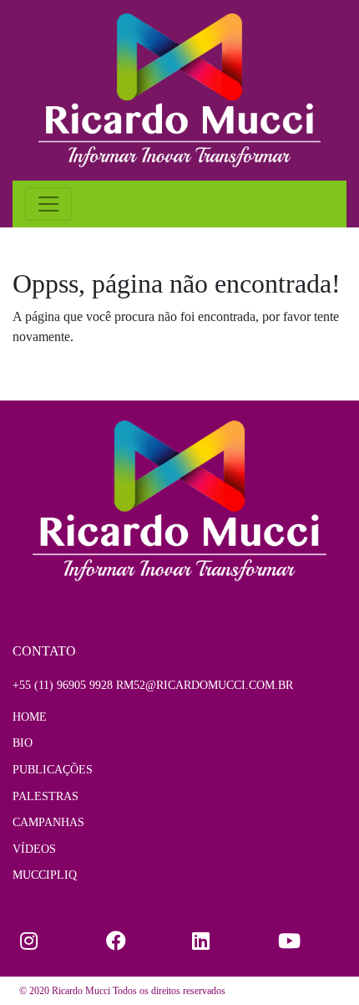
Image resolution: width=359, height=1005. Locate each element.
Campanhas (48, 822)
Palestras (45, 796)
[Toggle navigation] (48, 204)
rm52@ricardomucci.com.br (204, 684)
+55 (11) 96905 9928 (63, 684)
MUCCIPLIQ (45, 874)
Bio (23, 742)
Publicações (53, 769)
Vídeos (34, 848)
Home (30, 716)
